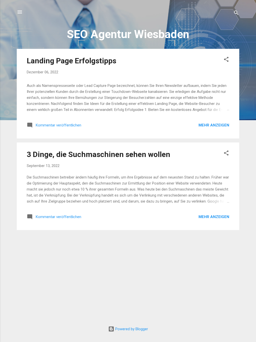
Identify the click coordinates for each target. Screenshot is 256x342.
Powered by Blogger (131, 329)
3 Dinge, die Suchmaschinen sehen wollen (98, 154)
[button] (226, 60)
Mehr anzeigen (213, 125)
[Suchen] (236, 13)
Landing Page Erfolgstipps (71, 60)
